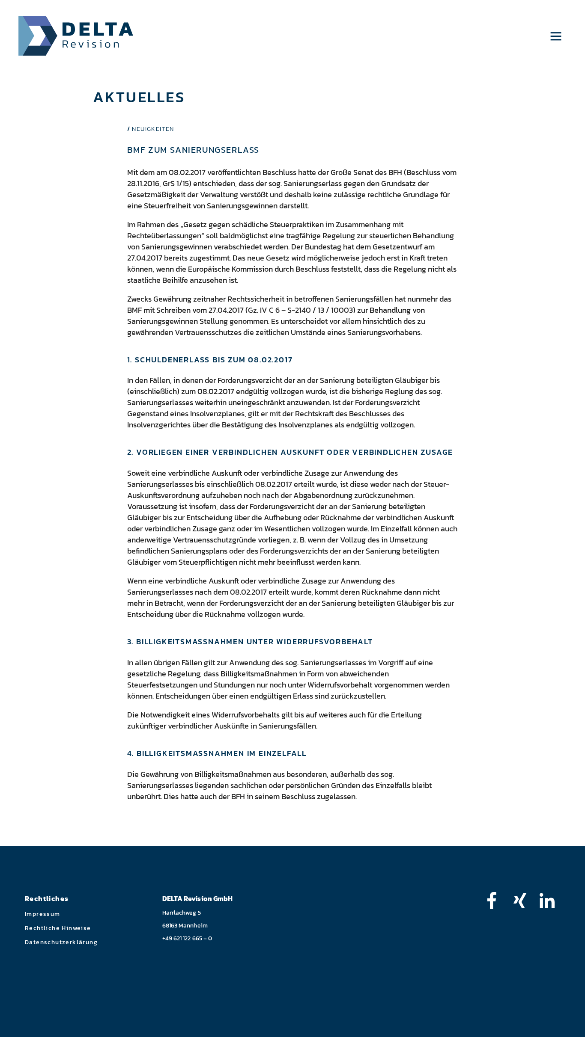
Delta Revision (76, 36)
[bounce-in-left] (496, 900)
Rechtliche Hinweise (58, 928)
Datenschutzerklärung (61, 942)
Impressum (42, 914)
